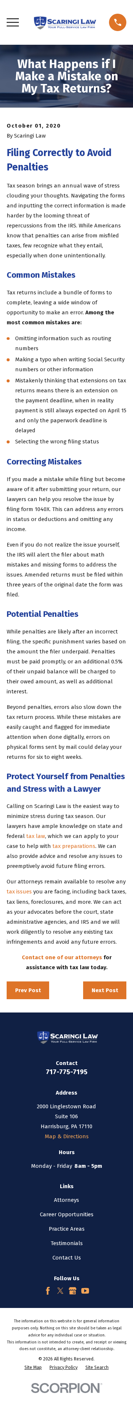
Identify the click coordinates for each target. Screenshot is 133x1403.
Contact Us (66, 1257)
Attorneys (66, 1200)
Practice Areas (67, 1228)
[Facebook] (48, 1291)
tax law (35, 836)
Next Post (105, 990)
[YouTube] (85, 1291)
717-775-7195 (67, 1072)
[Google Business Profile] (72, 1291)
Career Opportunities (66, 1214)
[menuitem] (33, 1367)
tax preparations (73, 846)
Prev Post (28, 990)
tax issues (19, 891)
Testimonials (67, 1243)
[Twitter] (60, 1291)
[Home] (63, 22)
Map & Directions (67, 1136)
